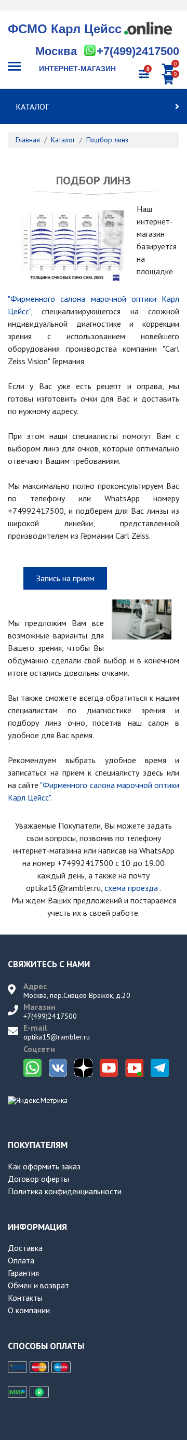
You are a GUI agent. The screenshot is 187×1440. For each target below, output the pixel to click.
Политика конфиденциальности (65, 1191)
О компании (29, 1310)
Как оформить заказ (44, 1166)
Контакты (25, 1297)
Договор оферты (38, 1179)
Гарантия (23, 1273)
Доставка (25, 1248)
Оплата (21, 1260)
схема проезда (131, 888)
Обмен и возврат (38, 1285)
